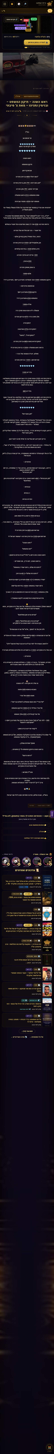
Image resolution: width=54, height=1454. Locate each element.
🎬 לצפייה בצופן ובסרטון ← (37, 42)
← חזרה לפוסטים (42, 88)
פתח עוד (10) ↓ (27, 1031)
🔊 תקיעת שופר (12, 19)
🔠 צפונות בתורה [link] (17, 894)
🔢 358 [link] (24, 1000)
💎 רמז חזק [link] (28, 894)
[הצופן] (26, 47)
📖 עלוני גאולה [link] (26, 941)
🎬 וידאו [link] (29, 878)
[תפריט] (4, 4)
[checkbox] (27, 825)
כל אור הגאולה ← (7, 854)
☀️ (12, 4)
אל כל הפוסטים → (36, 1037)
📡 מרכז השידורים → (19, 1037)
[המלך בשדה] (28, 47)
